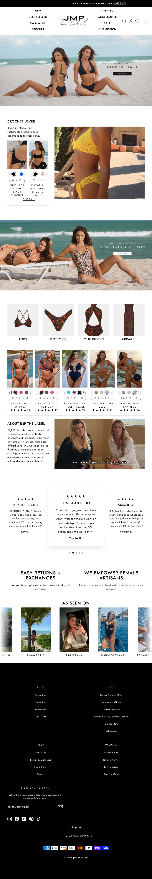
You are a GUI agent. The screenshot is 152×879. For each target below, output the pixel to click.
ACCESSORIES (107, 17)
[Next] (43, 165)
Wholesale (111, 731)
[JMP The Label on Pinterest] (31, 819)
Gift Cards (41, 716)
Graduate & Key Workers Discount (111, 716)
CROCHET (38, 29)
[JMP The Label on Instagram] (9, 819)
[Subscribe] (60, 807)
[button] (18, 410)
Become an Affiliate (111, 702)
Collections (40, 702)
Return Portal (40, 766)
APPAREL (107, 10)
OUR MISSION (107, 29)
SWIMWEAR (38, 23)
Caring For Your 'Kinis (111, 695)
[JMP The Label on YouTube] (24, 819)
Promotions (41, 695)
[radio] (13, 175)
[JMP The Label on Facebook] (17, 819)
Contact (40, 774)
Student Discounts (111, 709)
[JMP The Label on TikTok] (38, 819)
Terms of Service (111, 759)
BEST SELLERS (38, 17)
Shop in (76, 827)
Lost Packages (111, 766)
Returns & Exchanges (40, 759)
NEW (38, 10)
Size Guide (40, 752)
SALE (107, 23)
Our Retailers (111, 723)
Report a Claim (111, 774)
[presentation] (9, 174)
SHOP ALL (29, 199)
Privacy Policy (111, 752)
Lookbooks (40, 709)
